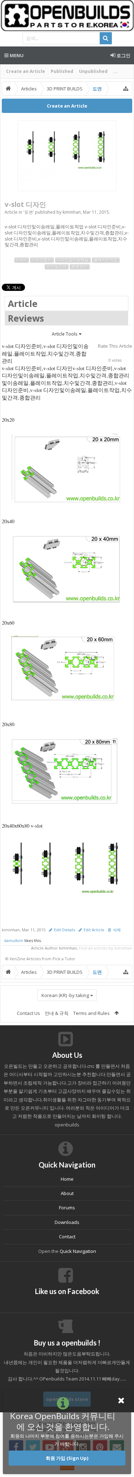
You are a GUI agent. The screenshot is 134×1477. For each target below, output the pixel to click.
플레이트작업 (106, 259)
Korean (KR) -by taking (65, 995)
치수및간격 (56, 266)
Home (67, 1179)
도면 (28, 212)
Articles (33, 958)
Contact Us (28, 1013)
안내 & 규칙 (57, 1013)
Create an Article (25, 71)
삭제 (117, 929)
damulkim (13, 940)
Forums (67, 1207)
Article (23, 303)
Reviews (26, 318)
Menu (16, 55)
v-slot (21, 259)
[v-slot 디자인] (67, 156)
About (67, 1193)
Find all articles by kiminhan (105, 948)
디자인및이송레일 (73, 259)
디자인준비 (42, 259)
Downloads (67, 1222)
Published (62, 71)
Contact (67, 1236)
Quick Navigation (78, 1251)
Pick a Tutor (64, 958)
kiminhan (72, 212)
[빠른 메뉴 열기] (126, 88)
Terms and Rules (91, 1013)
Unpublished (93, 71)
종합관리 (80, 266)
